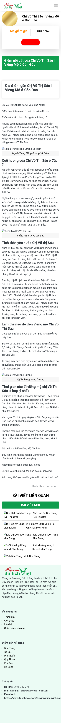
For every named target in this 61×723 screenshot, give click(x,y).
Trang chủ (9, 616)
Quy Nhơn (9, 659)
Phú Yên (8, 663)
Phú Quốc (9, 655)
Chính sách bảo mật (15, 628)
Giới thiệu (44, 31)
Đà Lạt (8, 651)
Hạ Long (8, 666)
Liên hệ (8, 624)
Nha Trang (9, 648)
